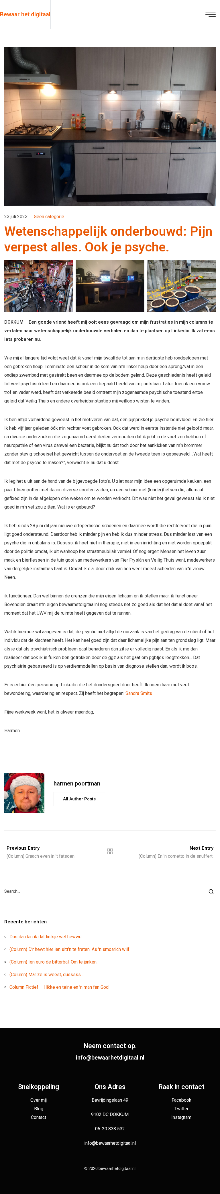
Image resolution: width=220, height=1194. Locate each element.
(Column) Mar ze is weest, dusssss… (46, 974)
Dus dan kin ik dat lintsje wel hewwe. (45, 936)
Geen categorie (49, 216)
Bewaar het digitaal (25, 14)
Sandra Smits (138, 693)
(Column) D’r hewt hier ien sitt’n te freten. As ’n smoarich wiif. (69, 949)
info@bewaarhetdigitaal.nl (110, 1057)
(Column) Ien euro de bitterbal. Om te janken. (53, 962)
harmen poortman (77, 783)
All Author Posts (79, 799)
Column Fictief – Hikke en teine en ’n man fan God (59, 987)
